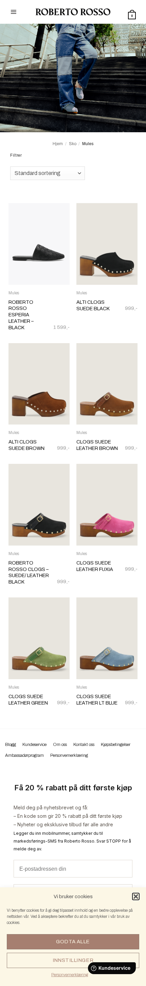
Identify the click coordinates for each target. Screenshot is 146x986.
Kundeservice (34, 744)
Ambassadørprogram (24, 755)
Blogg (10, 744)
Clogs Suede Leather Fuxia (94, 566)
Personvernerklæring (69, 974)
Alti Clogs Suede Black (93, 305)
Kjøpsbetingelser (115, 744)
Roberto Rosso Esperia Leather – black (21, 314)
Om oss (60, 744)
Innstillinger (73, 960)
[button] (135, 896)
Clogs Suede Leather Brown (97, 445)
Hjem (58, 143)
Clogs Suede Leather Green (28, 700)
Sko (72, 143)
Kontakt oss (83, 744)
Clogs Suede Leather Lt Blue (96, 700)
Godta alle (73, 941)
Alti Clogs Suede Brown (26, 445)
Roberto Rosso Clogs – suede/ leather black (28, 572)
